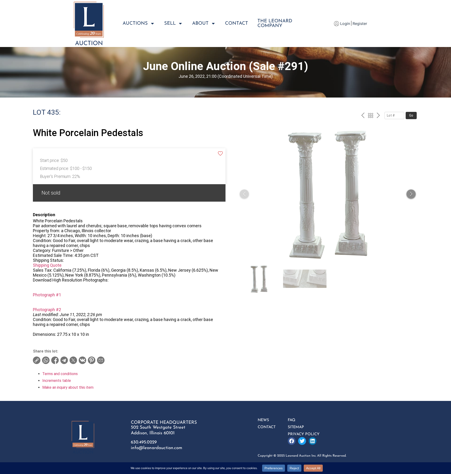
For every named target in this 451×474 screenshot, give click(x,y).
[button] (411, 194)
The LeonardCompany (274, 23)
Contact (236, 23)
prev (363, 116)
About (200, 23)
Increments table (56, 380)
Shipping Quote (47, 265)
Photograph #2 (47, 309)
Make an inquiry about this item (67, 387)
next (378, 116)
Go (411, 115)
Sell (170, 23)
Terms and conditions (60, 374)
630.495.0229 (144, 442)
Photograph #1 (47, 294)
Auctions (135, 23)
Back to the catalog (370, 116)
